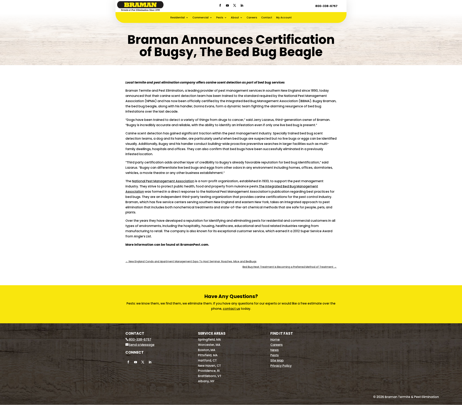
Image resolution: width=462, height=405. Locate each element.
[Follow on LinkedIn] (242, 5)
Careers (252, 17)
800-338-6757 (326, 6)
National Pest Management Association (163, 181)
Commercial (200, 17)
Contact (266, 17)
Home (275, 339)
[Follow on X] (234, 5)
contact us (231, 309)
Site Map (277, 360)
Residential (177, 17)
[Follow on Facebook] (220, 5)
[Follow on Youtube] (227, 5)
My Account (284, 17)
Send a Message (141, 345)
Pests (219, 17)
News (274, 350)
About (235, 17)
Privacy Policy (281, 366)
